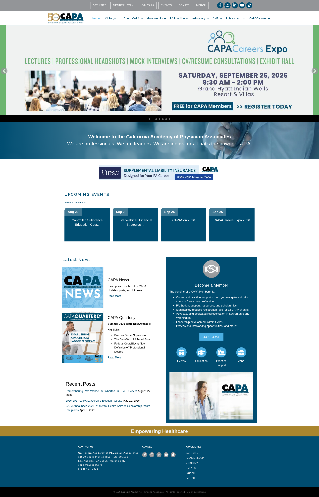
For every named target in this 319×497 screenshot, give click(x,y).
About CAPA (131, 18)
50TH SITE (99, 5)
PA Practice (177, 18)
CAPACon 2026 (183, 220)
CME (215, 18)
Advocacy (198, 18)
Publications (234, 18)
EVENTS (166, 5)
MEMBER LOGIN (123, 5)
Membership (154, 18)
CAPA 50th (111, 18)
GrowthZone (200, 492)
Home (96, 18)
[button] (4, 71)
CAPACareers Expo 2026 (231, 220)
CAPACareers (257, 18)
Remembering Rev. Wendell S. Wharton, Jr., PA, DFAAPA (101, 391)
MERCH (201, 5)
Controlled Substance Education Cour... (87, 222)
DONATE (184, 5)
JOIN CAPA (147, 5)
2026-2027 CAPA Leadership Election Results (94, 400)
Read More (114, 296)
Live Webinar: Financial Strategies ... (135, 222)
